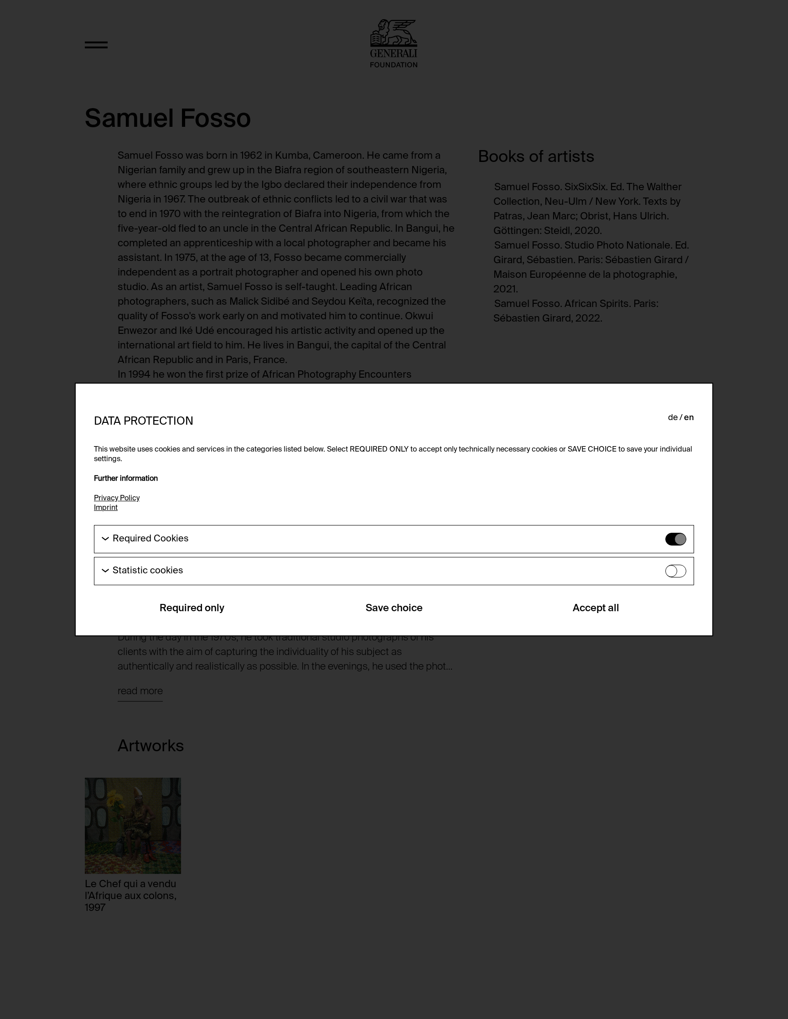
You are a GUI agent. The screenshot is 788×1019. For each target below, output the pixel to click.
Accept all (596, 608)
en (689, 418)
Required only (192, 608)
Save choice (394, 608)
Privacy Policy (117, 498)
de (673, 418)
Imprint (106, 508)
